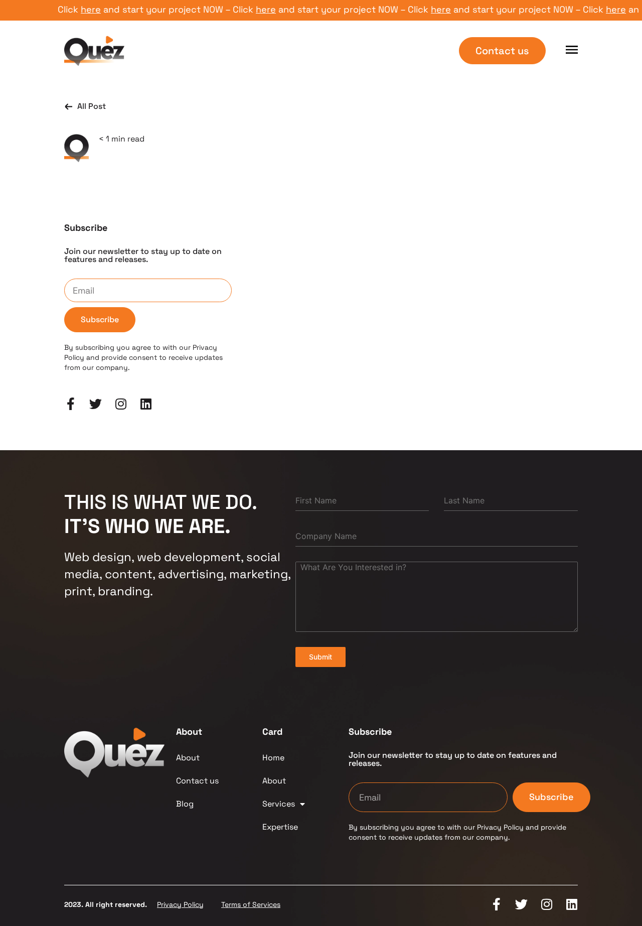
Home (273, 757)
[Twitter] (95, 404)
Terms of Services (250, 904)
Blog (185, 804)
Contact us (197, 780)
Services (278, 804)
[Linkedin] (145, 404)
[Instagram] (120, 404)
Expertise (280, 827)
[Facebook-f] (70, 404)
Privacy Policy (180, 904)
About (188, 757)
